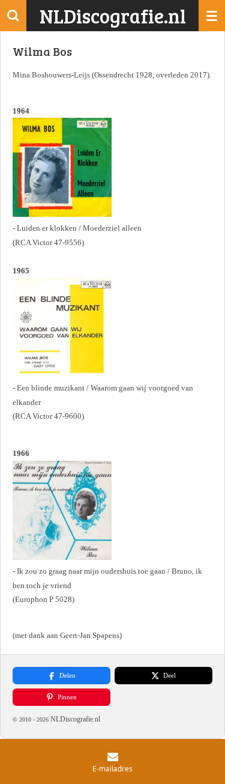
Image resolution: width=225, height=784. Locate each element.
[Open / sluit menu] (212, 15)
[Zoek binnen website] (13, 15)
